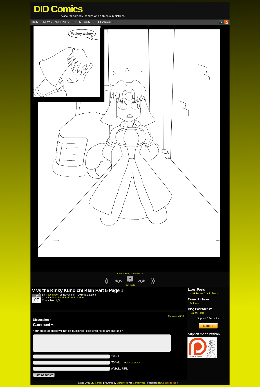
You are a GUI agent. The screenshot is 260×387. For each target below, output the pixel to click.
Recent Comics (83, 22)
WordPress (122, 383)
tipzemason (52, 294)
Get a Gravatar (132, 362)
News (47, 22)
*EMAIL (125, 362)
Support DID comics (208, 318)
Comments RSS (176, 316)
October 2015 (197, 313)
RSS (226, 22)
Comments (130, 281)
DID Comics (58, 9)
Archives (61, 22)
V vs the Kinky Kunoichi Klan (130, 273)
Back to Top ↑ (171, 383)
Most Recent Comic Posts (204, 293)
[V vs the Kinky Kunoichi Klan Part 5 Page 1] (130, 270)
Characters (107, 22)
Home (36, 22)
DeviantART (221, 22)
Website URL (119, 368)
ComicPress (139, 383)
